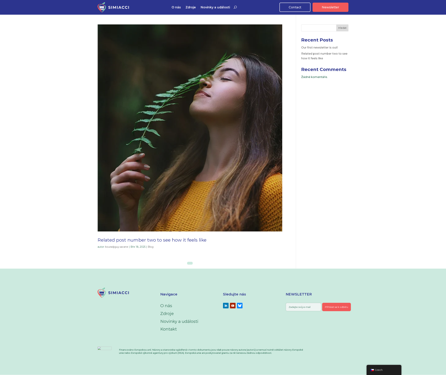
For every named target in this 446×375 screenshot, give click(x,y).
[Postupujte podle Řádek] (240, 305)
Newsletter (330, 7)
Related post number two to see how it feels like (152, 240)
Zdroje (191, 7)
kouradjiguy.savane (116, 246)
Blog (150, 246)
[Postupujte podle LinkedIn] (226, 305)
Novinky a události (215, 7)
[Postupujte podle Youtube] (233, 305)
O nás (176, 7)
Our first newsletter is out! (319, 47)
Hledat (342, 27)
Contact (295, 7)
